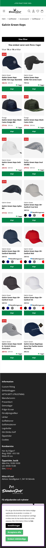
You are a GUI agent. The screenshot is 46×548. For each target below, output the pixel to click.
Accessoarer (24, 19)
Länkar (5, 417)
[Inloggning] (33, 11)
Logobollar (6, 428)
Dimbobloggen (8, 390)
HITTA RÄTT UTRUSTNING (13, 394)
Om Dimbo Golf (9, 432)
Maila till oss (7, 456)
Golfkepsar (36, 19)
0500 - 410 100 (13, 453)
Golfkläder (12, 19)
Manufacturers (8, 398)
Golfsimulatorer (9, 424)
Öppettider (7, 436)
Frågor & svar (8, 409)
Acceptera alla (14, 532)
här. (32, 521)
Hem (4, 19)
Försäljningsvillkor (10, 413)
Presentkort (7, 402)
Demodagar (7, 405)
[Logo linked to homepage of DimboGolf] (15, 11)
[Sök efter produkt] (29, 11)
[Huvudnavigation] (4, 11)
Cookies (5, 439)
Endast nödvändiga (17, 539)
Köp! (34, 89)
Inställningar (14, 525)
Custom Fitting (8, 386)
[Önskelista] (38, 11)
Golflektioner (7, 420)
